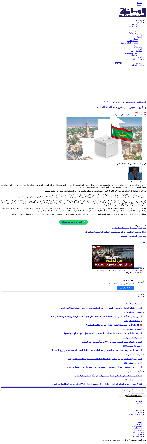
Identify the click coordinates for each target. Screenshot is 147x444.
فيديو (140, 49)
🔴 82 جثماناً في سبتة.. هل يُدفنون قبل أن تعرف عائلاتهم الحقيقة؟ (118, 270)
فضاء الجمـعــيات (131, 53)
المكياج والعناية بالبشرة (129, 43)
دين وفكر (134, 55)
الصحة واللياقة (132, 41)
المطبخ (135, 39)
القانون (139, 57)
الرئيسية (139, 20)
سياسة (135, 28)
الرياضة (135, 30)
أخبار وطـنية (133, 26)
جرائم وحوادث (132, 32)
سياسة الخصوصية (135, 414)
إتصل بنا (139, 410)
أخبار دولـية (133, 24)
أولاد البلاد (138, 428)
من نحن (139, 412)
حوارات (139, 434)
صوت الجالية (137, 59)
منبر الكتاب (138, 47)
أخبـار (140, 22)
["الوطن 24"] (132, 16)
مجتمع (135, 45)
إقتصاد (139, 35)
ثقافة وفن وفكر (136, 51)
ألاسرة (139, 37)
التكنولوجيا (138, 430)
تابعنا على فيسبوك (125, 288)
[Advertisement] (73, 84)
